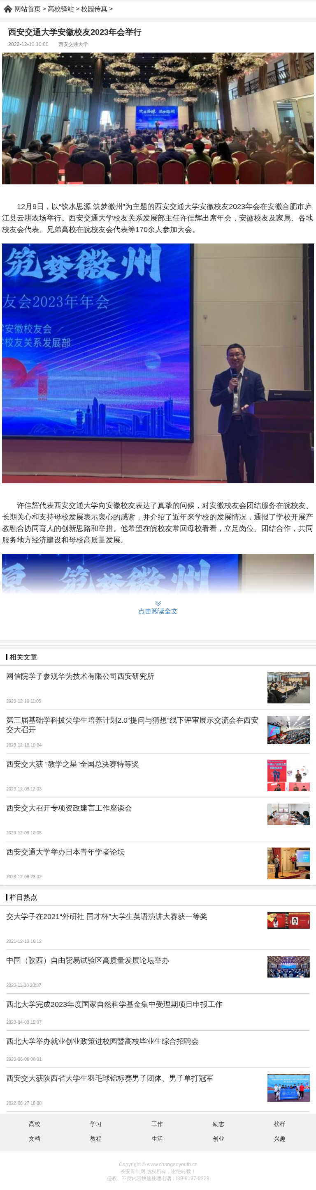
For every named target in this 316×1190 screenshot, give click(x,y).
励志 (218, 1124)
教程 (96, 1138)
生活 (157, 1138)
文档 (34, 1138)
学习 (96, 1124)
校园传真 (94, 8)
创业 (218, 1138)
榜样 (280, 1124)
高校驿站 (61, 8)
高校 (34, 1124)
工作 (157, 1124)
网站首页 (27, 8)
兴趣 (280, 1138)
